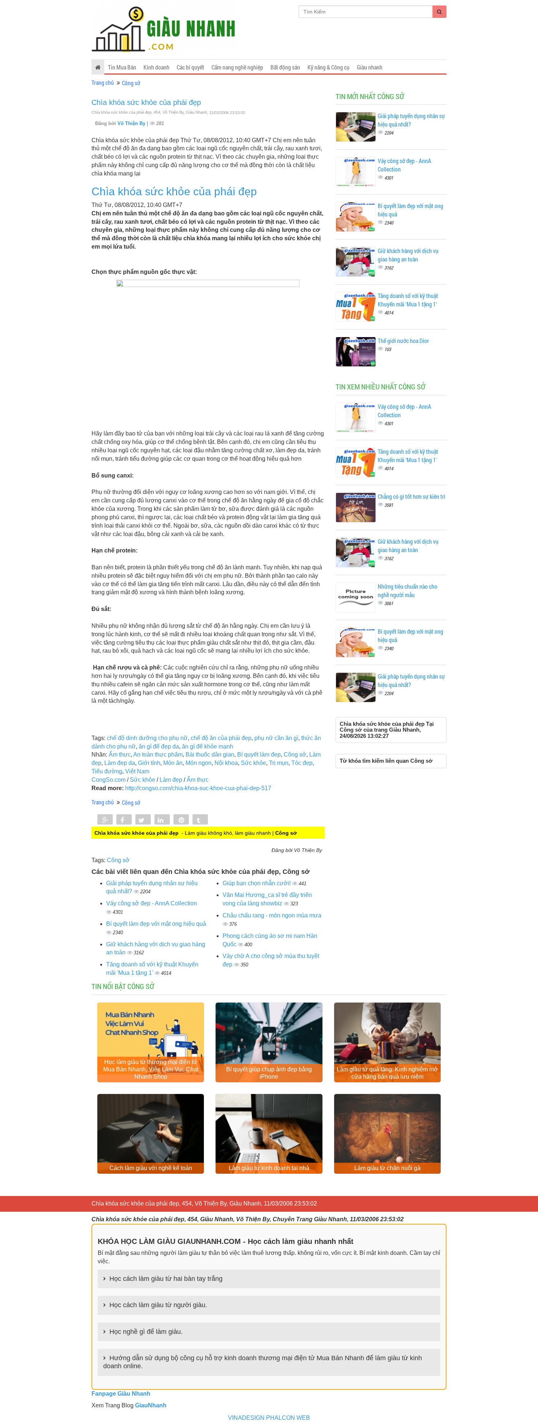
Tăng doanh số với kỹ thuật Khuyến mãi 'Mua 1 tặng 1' (408, 300)
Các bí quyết (190, 67)
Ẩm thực (120, 754)
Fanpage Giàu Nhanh (120, 1394)
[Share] (105, 820)
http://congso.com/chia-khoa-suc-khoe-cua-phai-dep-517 (198, 788)
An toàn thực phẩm (158, 754)
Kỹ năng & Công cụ (328, 67)
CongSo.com (108, 780)
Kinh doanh (156, 67)
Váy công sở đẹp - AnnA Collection (151, 903)
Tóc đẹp (302, 763)
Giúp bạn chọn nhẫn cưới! (257, 883)
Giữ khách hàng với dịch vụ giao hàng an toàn (408, 255)
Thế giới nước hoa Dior (403, 340)
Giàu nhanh (369, 67)
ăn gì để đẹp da (159, 746)
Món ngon (199, 763)
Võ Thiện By (132, 123)
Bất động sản (285, 67)
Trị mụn (278, 763)
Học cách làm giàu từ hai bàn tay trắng (166, 1278)
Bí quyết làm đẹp (259, 754)
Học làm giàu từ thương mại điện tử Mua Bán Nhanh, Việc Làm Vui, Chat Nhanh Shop (150, 1069)
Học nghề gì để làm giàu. (146, 1331)
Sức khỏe (253, 763)
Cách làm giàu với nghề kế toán (150, 1168)
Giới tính (149, 763)
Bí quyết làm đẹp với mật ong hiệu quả (156, 924)
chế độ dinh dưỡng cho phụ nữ (147, 738)
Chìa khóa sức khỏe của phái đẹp (146, 102)
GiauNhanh (151, 1405)
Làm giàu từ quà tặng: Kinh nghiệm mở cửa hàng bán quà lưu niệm (387, 1073)
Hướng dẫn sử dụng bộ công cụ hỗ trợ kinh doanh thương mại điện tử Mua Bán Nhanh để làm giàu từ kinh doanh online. (262, 1362)
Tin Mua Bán (122, 67)
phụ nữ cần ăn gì (276, 738)
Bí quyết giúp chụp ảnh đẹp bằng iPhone (269, 1073)
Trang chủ (102, 82)
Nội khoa (226, 763)
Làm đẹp (171, 780)
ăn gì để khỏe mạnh (207, 746)
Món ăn (173, 763)
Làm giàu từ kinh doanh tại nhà (269, 1168)
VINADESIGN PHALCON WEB (269, 1418)
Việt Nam (137, 771)
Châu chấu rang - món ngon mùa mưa (272, 915)
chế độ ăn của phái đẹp (221, 738)
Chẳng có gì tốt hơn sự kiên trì (411, 496)
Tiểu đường (106, 771)
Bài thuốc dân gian (210, 754)
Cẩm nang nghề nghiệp (237, 67)
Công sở (131, 83)
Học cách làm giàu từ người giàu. (158, 1305)
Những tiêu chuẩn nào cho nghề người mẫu (407, 590)
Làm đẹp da (119, 763)
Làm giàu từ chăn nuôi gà (387, 1168)
